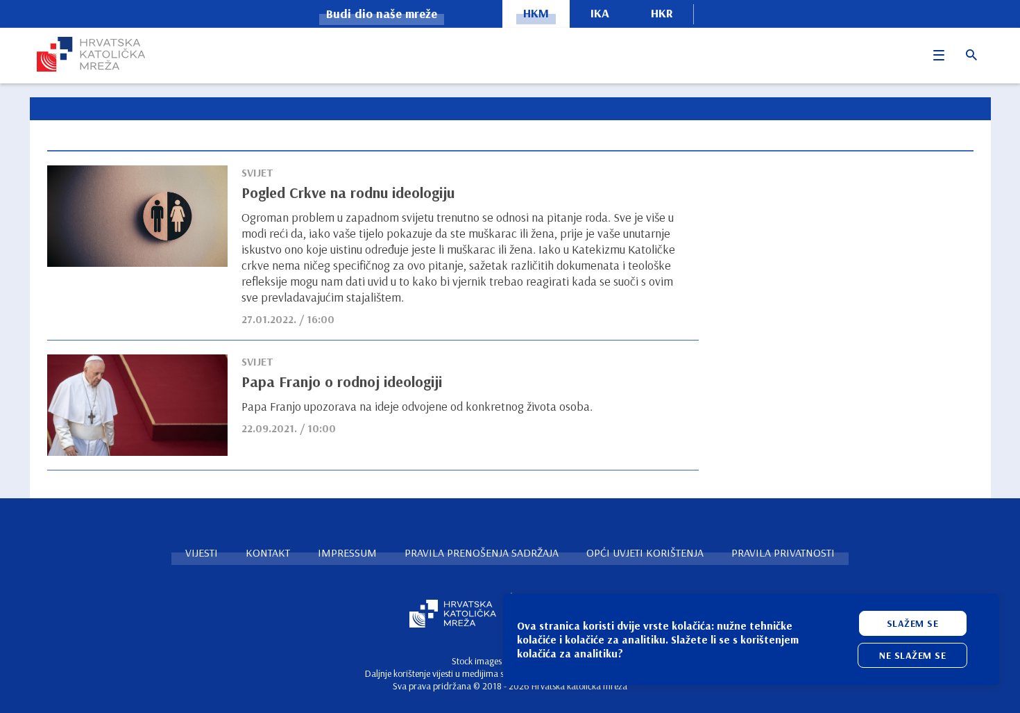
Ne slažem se (912, 655)
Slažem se (913, 623)
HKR (662, 13)
